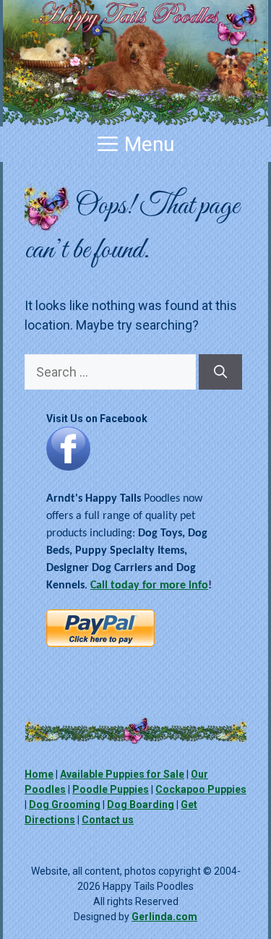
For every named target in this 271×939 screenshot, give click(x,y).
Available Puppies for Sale (122, 774)
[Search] (220, 372)
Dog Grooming (64, 804)
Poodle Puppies (110, 789)
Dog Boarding (140, 804)
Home (39, 774)
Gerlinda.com (164, 916)
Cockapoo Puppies (200, 789)
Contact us (108, 820)
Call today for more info (149, 585)
